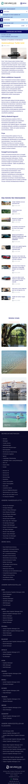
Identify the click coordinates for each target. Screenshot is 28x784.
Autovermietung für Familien (9, 560)
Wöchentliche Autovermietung (10, 557)
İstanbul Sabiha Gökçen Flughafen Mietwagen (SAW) (13, 736)
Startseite (3, 39)
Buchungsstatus (6, 449)
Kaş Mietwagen (6, 656)
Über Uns (5, 462)
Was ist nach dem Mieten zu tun (10, 494)
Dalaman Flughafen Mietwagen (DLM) (12, 613)
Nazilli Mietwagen (7, 667)
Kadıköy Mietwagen (7, 635)
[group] (14, 335)
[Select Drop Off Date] (1, 25)
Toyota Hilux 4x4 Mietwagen (9, 535)
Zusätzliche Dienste (7, 488)
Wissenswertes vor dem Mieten (10, 492)
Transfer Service (7, 443)
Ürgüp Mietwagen (7, 692)
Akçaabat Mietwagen (8, 701)
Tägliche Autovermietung (8, 575)
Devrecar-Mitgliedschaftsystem (10, 490)
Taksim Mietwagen (7, 633)
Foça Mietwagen (7, 605)
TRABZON (4, 696)
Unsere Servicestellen (8, 481)
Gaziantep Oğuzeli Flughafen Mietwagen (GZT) (14, 759)
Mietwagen (5, 441)
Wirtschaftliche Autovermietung (10, 551)
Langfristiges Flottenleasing (9, 458)
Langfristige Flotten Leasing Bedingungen (12, 460)
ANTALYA (4, 649)
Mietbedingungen (7, 445)
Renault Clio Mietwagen (8, 505)
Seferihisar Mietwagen (8, 598)
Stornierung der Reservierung (10, 451)
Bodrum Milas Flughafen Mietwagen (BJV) (13, 611)
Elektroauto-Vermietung (8, 568)
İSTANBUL (4, 626)
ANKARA (4, 671)
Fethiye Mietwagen (7, 622)
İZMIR (3, 589)
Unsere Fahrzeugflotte (8, 483)
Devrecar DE (6, 475)
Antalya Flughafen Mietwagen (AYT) (11, 652)
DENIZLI (3, 679)
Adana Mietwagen (7, 709)
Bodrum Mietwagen (7, 615)
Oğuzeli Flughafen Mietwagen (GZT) (11, 716)
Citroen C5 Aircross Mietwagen (10, 527)
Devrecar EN (6, 472)
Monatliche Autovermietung (9, 555)
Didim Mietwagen (7, 665)
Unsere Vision (6, 464)
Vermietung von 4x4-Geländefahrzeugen (12, 570)
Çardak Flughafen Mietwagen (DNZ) (11, 682)
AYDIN (3, 660)
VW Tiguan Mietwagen (8, 529)
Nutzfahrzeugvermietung (8, 579)
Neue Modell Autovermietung (9, 547)
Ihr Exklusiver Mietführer (8, 496)
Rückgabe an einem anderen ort (11, 14)
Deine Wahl (5, 485)
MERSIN (3, 705)
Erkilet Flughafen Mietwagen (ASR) (11, 690)
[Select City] (1, 11)
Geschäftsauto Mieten (8, 577)
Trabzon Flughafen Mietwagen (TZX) (11, 699)
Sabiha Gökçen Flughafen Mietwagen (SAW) (13, 630)
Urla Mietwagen (6, 596)
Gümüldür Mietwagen (8, 600)
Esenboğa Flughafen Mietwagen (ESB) (12, 673)
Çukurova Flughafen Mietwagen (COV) (12, 707)
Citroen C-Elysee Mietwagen (9, 509)
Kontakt (4, 467)
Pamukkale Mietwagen (8, 684)
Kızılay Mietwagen (7, 675)
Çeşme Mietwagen (7, 594)
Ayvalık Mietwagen (7, 645)
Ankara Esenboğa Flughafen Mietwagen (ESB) (14, 739)
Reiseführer (11, 39)
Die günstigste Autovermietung (10, 564)
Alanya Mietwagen (7, 654)
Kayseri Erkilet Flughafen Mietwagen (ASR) (13, 757)
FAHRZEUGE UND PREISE (14, 31)
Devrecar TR (6, 470)
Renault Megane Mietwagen (9, 514)
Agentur (4, 456)
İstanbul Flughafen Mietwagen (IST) (11, 733)
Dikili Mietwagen (6, 603)
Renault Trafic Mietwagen (9, 531)
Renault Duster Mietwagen (9, 518)
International (19, 39)
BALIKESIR (4, 639)
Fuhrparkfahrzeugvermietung (10, 573)
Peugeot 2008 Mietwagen (9, 525)
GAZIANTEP (4, 713)
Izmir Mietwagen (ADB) (8, 731)
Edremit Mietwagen (7, 643)
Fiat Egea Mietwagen (8, 507)
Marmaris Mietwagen (8, 620)
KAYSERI (4, 688)
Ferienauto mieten (7, 566)
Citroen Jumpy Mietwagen (9, 533)
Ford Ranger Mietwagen (8, 538)
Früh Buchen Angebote (8, 454)
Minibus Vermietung (7, 562)
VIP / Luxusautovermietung (9, 553)
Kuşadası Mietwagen (8, 662)
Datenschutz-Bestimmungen (9, 447)
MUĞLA (3, 609)
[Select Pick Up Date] (1, 20)
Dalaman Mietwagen (7, 618)
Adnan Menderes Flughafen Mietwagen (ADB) (14, 592)
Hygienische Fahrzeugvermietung (11, 549)
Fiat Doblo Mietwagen (8, 516)
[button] (3, 335)
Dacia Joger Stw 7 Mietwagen (10, 520)
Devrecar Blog (6, 477)
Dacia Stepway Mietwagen (9, 512)
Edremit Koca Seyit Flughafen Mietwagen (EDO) (14, 641)
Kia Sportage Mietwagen (8, 522)
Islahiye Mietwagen (7, 718)
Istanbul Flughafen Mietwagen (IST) (11, 628)
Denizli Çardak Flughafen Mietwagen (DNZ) (13, 751)
